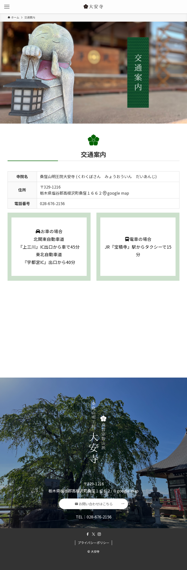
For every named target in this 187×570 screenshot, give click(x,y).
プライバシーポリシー (93, 542)
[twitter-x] (93, 534)
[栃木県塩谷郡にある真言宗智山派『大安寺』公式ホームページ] (93, 6)
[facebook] (87, 534)
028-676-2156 (52, 203)
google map (118, 193)
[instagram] (99, 534)
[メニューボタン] (6, 6)
